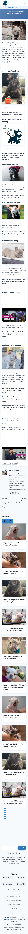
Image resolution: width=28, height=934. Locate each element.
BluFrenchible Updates (14, 904)
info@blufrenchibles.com (10, 919)
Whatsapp (14, 921)
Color (4, 463)
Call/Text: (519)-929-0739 (9, 7)
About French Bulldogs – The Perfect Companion (6, 502)
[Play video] (14, 315)
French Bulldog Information (14, 900)
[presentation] (14, 531)
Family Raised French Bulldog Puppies (14, 891)
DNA (9, 463)
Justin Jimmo (14, 470)
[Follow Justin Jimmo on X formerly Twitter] (13, 493)
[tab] (5, 808)
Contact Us (14, 908)
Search (22, 848)
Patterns (14, 463)
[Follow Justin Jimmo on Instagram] (16, 493)
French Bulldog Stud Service (14, 896)
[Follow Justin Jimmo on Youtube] (18, 493)
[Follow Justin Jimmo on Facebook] (10, 493)
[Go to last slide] (4, 521)
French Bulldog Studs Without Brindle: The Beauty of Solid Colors (13, 687)
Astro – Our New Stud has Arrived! (21, 501)
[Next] (10, 521)
